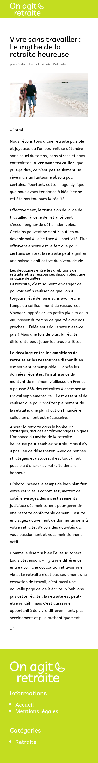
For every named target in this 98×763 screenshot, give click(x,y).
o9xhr (21, 64)
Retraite (59, 64)
